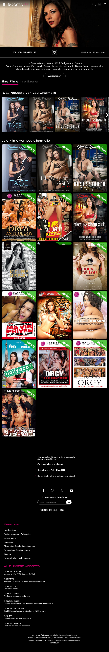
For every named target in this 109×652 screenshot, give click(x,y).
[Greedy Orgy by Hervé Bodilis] (54, 364)
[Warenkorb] (105, 4)
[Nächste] (107, 115)
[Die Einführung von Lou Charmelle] (19, 413)
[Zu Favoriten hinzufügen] (54, 52)
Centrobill (39, 640)
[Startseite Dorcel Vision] (18, 4)
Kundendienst (10, 530)
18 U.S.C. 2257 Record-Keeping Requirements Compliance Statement (54, 638)
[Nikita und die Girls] (41, 114)
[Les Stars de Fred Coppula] (54, 217)
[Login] (99, 4)
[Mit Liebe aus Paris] (19, 266)
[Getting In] (54, 315)
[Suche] (94, 4)
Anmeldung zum (55, 497)
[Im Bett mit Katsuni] (90, 315)
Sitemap (7, 554)
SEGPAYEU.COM (51, 640)
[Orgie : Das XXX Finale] (90, 364)
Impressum (9, 542)
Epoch (31, 640)
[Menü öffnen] (3, 3)
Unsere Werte (10, 538)
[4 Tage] (15, 114)
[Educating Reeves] (90, 266)
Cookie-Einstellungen (68, 635)
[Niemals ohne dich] (94, 114)
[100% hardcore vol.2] (54, 243)
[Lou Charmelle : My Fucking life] (19, 315)
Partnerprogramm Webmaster (17, 534)
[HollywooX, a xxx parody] (19, 364)
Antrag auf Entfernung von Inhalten (45, 635)
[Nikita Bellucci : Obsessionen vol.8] (67, 114)
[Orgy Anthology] (19, 217)
